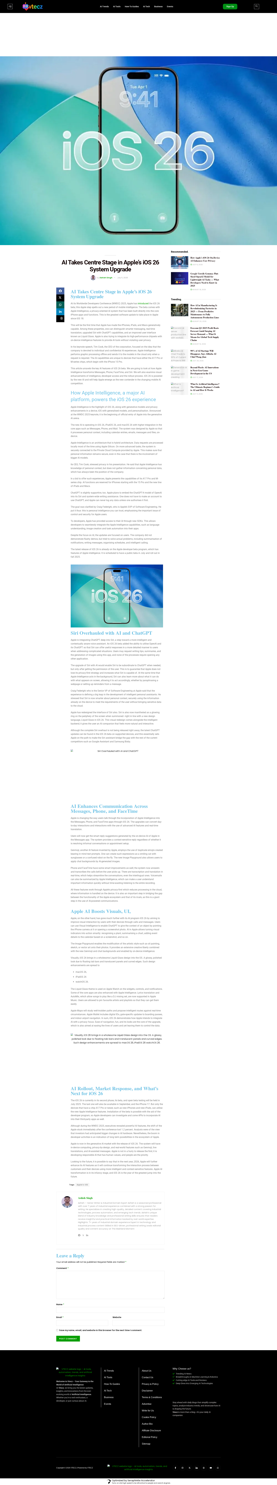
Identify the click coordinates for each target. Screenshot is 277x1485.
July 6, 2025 (197, 264)
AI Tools (116, 6)
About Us (146, 1371)
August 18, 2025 (199, 289)
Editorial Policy (149, 1437)
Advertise (146, 1404)
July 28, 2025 (198, 361)
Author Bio (147, 1424)
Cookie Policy (149, 1417)
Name (60, 1304)
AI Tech (146, 6)
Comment (62, 1268)
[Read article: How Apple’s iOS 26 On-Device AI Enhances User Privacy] (179, 262)
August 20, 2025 (199, 321)
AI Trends (104, 6)
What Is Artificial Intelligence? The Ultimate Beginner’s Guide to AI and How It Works (205, 387)
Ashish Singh (106, 277)
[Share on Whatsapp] (60, 304)
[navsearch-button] (256, 6)
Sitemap (146, 1444)
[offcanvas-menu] (10, 6)
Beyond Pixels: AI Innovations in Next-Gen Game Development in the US (204, 370)
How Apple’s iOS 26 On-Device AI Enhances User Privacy (205, 259)
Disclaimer (147, 1390)
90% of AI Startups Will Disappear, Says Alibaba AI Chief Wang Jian (203, 353)
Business (158, 6)
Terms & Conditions (152, 1397)
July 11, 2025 (122, 277)
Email (60, 1317)
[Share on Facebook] (60, 291)
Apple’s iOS (82, 1184)
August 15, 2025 (199, 344)
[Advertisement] (138, 34)
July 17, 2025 (197, 377)
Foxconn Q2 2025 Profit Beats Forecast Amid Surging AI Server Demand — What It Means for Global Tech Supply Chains (204, 334)
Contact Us (147, 1377)
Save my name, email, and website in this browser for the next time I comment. (100, 1330)
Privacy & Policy (150, 1384)
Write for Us (148, 1410)
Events (170, 6)
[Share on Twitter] (60, 297)
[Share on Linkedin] (60, 311)
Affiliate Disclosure (151, 1430)
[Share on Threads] (60, 318)
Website (117, 1317)
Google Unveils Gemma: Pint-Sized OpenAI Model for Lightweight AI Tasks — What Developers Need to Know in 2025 (204, 279)
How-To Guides (132, 6)
